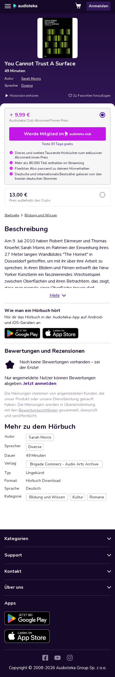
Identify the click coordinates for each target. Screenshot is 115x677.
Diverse (27, 85)
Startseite (11, 215)
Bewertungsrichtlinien (38, 410)
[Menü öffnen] (7, 6)
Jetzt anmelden (39, 383)
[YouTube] (57, 657)
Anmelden (98, 6)
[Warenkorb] (78, 6)
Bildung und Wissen (41, 215)
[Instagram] (69, 657)
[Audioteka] (25, 6)
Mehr (55, 295)
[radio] (57, 117)
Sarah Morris (31, 78)
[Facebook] (45, 657)
